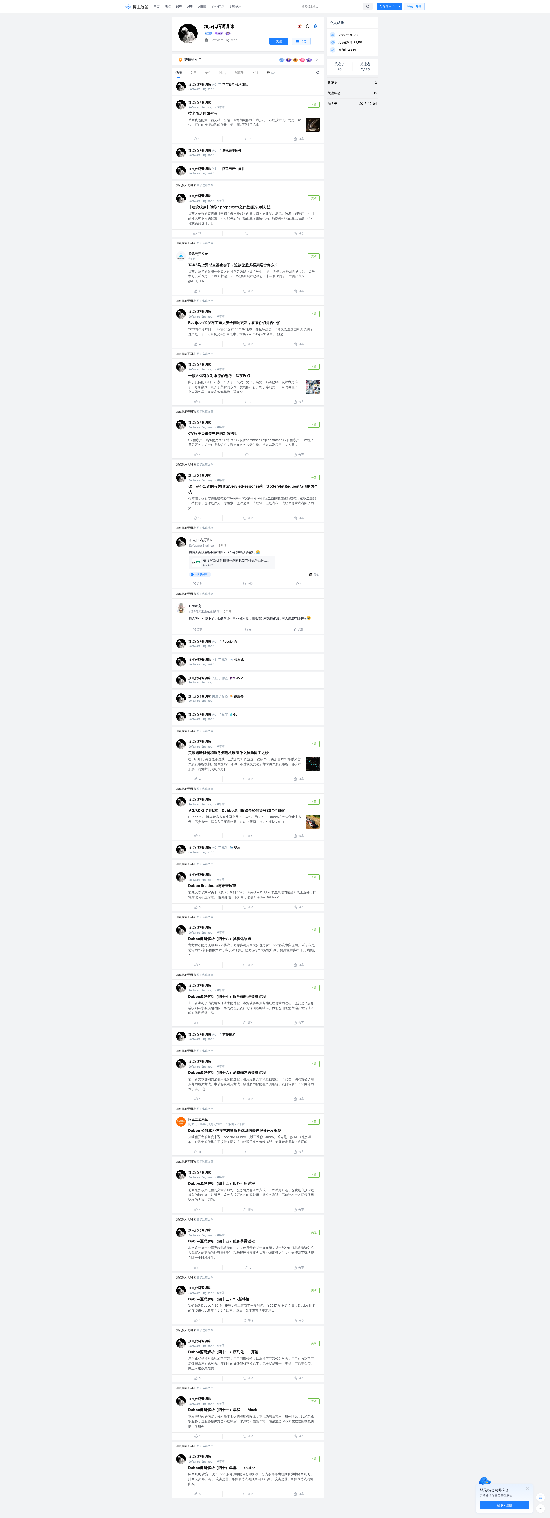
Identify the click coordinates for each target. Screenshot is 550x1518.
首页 (157, 6)
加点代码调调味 (199, 84)
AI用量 (202, 6)
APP (190, 6)
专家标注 (235, 6)
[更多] (540, 1508)
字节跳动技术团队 (235, 84)
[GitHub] (307, 27)
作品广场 (218, 6)
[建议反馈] (540, 1497)
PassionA (229, 641)
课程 (179, 6)
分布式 (239, 660)
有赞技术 (228, 1034)
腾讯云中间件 (232, 150)
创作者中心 (387, 6)
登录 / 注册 (504, 1505)
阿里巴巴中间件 (233, 169)
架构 (237, 848)
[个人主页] (315, 27)
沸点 (168, 6)
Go (235, 714)
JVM (239, 678)
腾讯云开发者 (198, 254)
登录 (414, 6)
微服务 (239, 696)
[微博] (300, 27)
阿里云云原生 (198, 1119)
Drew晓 (195, 606)
